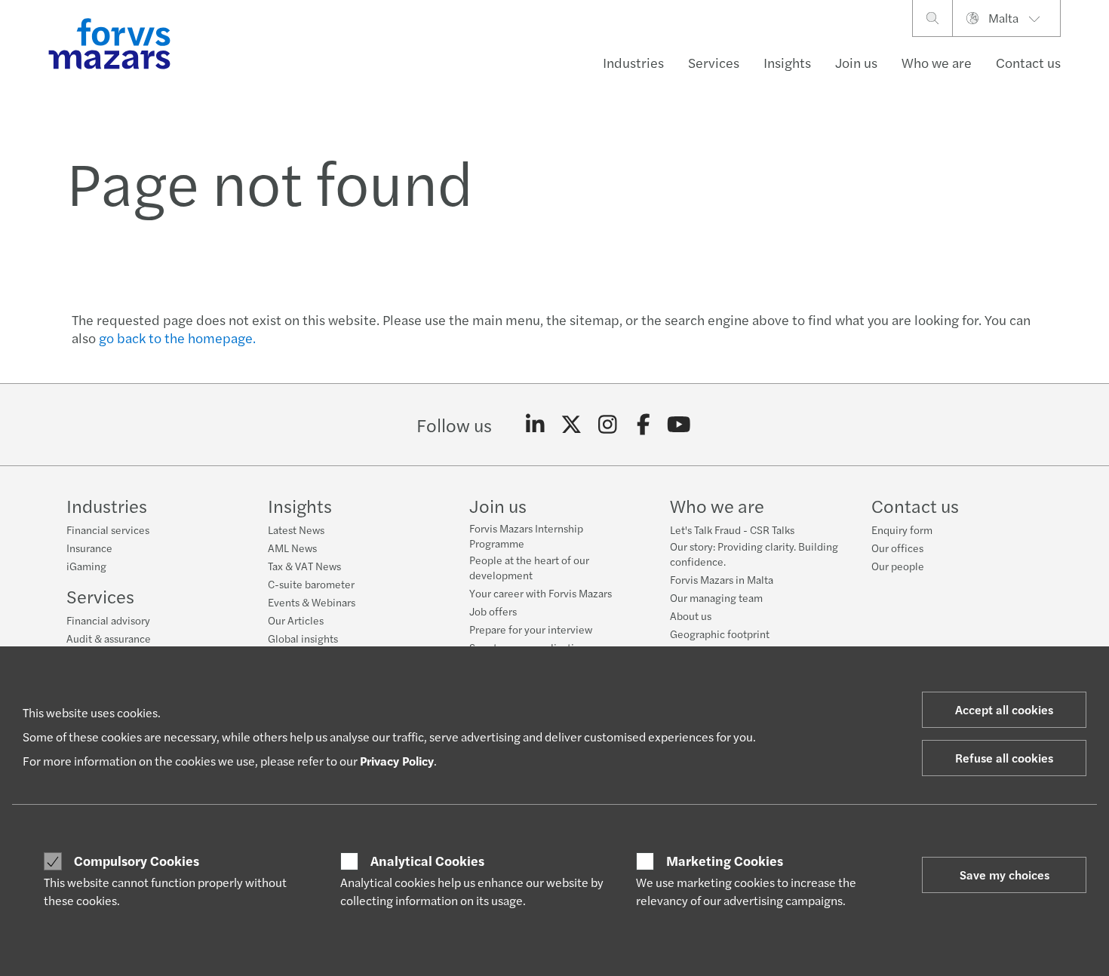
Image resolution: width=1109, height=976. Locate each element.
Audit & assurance (108, 638)
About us (690, 615)
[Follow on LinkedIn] (535, 424)
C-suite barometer (311, 583)
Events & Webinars (311, 601)
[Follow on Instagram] (607, 424)
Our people (897, 565)
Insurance (89, 547)
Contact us (1028, 62)
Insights (787, 62)
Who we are (937, 62)
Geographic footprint (720, 633)
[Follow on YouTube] (679, 424)
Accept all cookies (1004, 709)
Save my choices (1004, 874)
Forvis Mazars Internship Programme (526, 535)
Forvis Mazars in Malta (721, 579)
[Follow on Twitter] (571, 424)
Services (713, 62)
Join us (856, 62)
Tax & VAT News (304, 565)
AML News (292, 547)
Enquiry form (901, 529)
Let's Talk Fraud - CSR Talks (732, 529)
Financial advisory (108, 620)
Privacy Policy (397, 760)
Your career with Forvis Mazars (540, 592)
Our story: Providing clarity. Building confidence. (754, 554)
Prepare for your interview (530, 629)
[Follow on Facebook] (643, 424)
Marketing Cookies (724, 860)
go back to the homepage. (177, 337)
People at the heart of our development (529, 567)
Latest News (296, 529)
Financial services (107, 529)
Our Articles (296, 620)
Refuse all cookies (1004, 757)
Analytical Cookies (427, 860)
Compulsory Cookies (136, 860)
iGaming (86, 565)
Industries (633, 62)
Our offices (897, 547)
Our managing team (716, 597)
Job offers (493, 610)
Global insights (303, 638)
